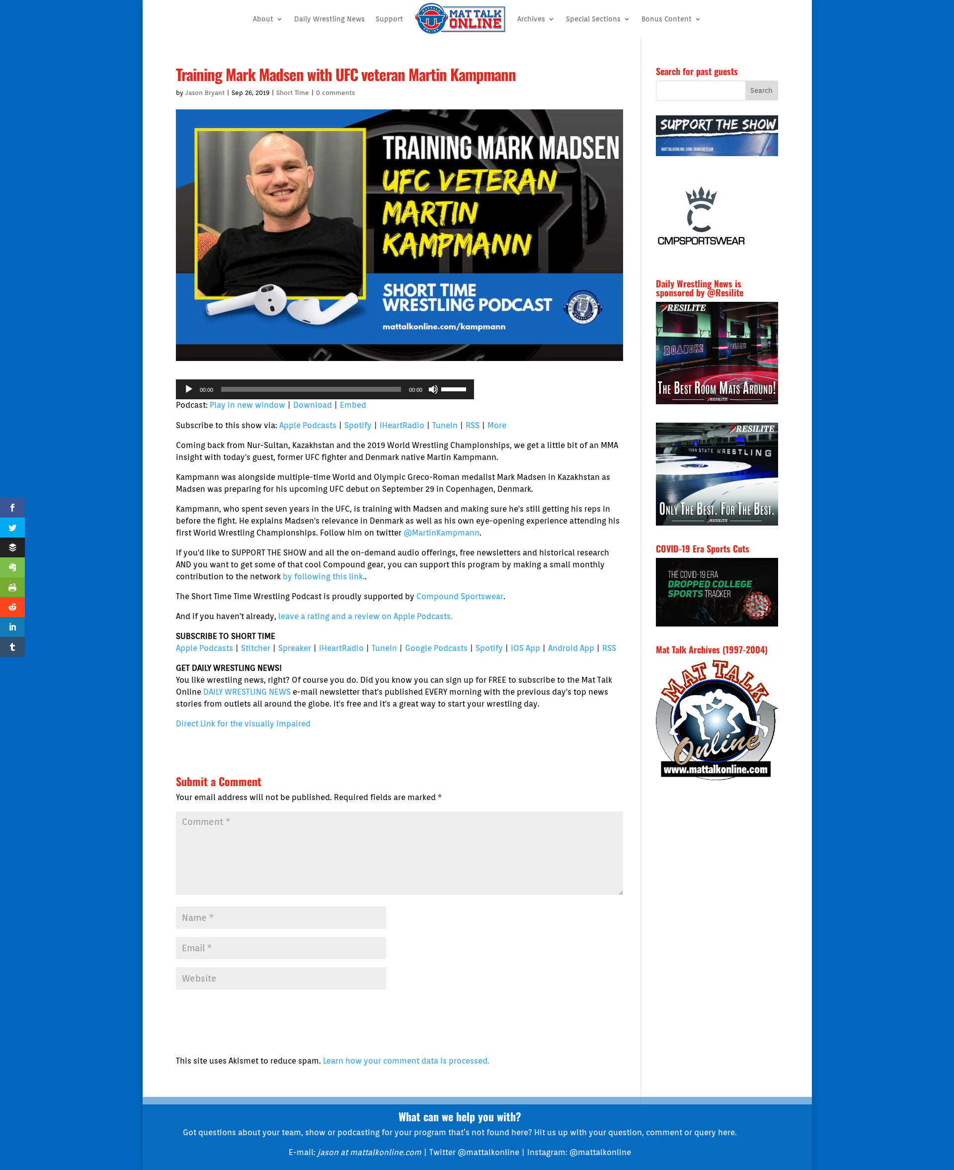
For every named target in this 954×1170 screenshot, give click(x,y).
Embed (353, 405)
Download (312, 405)
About (263, 19)
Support (389, 19)
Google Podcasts (436, 648)
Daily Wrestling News (329, 19)
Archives (531, 19)
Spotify (358, 425)
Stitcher (255, 648)
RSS (472, 425)
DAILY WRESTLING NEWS (247, 692)
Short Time (292, 92)
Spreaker (294, 648)
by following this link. (324, 576)
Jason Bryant (205, 92)
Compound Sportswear (459, 596)
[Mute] (433, 389)
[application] (325, 389)
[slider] (455, 388)
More (496, 425)
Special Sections (593, 19)
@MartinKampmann (441, 533)
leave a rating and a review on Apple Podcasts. (365, 616)
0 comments (335, 92)
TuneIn (445, 425)
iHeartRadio (402, 425)
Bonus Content (666, 19)
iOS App (525, 648)
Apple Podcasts (307, 425)
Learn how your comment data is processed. (406, 1061)
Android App (571, 648)
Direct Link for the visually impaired (243, 723)
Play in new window (247, 405)
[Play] (189, 389)
